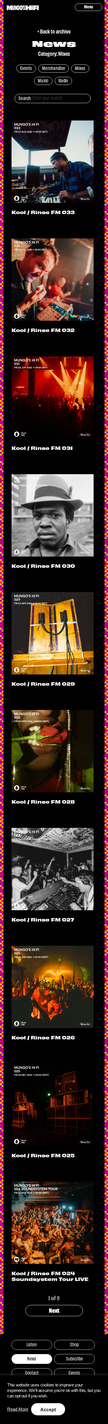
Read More (17, 1409)
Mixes (80, 68)
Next (54, 1310)
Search (24, 98)
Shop (74, 1344)
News (31, 1358)
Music (43, 80)
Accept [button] (48, 1409)
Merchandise (53, 68)
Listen (31, 1344)
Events (26, 68)
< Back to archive (54, 31)
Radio (63, 80)
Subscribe (74, 1358)
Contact (32, 1372)
